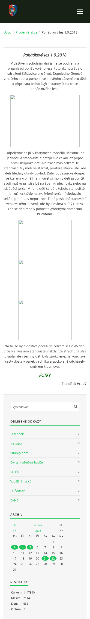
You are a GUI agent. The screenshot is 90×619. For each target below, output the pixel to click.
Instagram (17, 443)
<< (14, 525)
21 (45, 558)
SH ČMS (15, 472)
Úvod (7, 32)
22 (53, 558)
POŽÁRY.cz (17, 491)
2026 (38, 531)
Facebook (17, 434)
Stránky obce (19, 453)
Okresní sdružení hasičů (26, 462)
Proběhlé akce (26, 32)
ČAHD (14, 500)
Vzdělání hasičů (20, 481)
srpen (38, 525)
